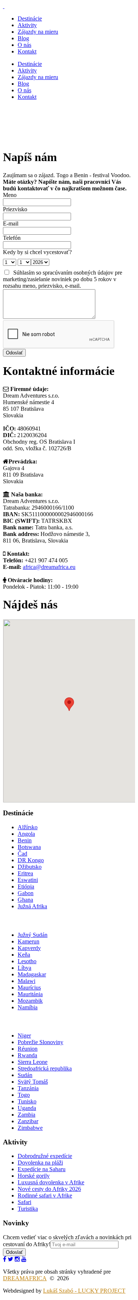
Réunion (28, 1049)
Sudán (25, 1075)
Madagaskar (32, 974)
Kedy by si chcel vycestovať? (37, 252)
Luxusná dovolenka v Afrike (51, 1182)
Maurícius (29, 987)
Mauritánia (30, 994)
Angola (26, 834)
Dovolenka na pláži (40, 1162)
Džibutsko (30, 867)
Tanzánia (28, 1088)
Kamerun (28, 941)
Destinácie (30, 18)
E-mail (10, 223)
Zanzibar (28, 1121)
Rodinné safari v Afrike (45, 1195)
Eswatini (28, 880)
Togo (24, 1095)
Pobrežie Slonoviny (40, 1042)
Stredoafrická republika (45, 1068)
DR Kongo (31, 860)
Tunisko (27, 1101)
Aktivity (27, 25)
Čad (22, 853)
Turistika (28, 1209)
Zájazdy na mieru (38, 32)
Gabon (25, 893)
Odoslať (14, 1252)
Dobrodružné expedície (45, 1156)
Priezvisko (15, 209)
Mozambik (30, 1001)
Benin (25, 840)
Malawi (26, 981)
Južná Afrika (32, 906)
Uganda (27, 1108)
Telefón (12, 238)
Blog (23, 38)
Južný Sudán (32, 935)
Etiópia (26, 886)
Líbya (24, 968)
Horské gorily (34, 1176)
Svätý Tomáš (33, 1082)
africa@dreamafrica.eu (49, 567)
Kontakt (27, 51)
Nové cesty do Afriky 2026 (49, 1189)
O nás (24, 45)
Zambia (26, 1114)
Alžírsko (28, 827)
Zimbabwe (30, 1128)
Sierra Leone (32, 1062)
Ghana (25, 900)
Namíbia (28, 1007)
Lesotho (27, 961)
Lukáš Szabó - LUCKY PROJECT (84, 1291)
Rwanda (27, 1055)
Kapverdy (29, 948)
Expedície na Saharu (42, 1169)
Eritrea (25, 873)
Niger (24, 1035)
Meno (10, 195)
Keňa (24, 954)
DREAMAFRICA (25, 1278)
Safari (24, 1202)
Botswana (29, 847)
